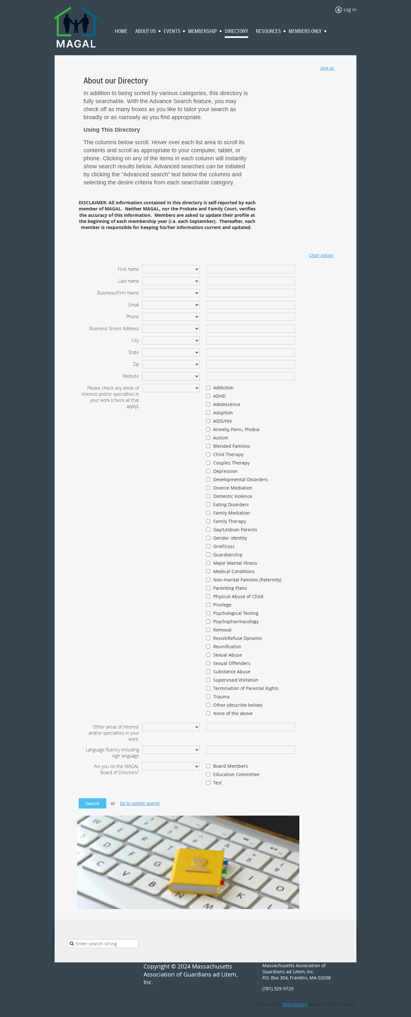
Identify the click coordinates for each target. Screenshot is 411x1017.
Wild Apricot (295, 1004)
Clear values (321, 255)
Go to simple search (140, 803)
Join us (327, 68)
